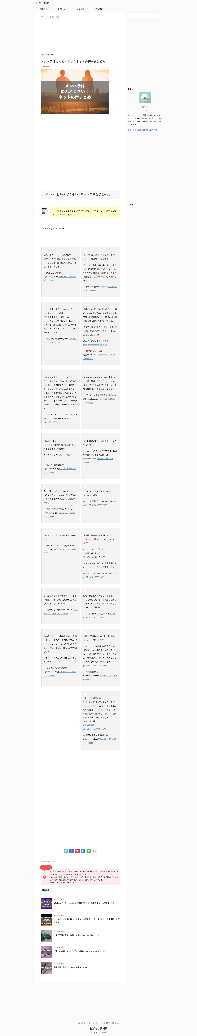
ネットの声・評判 (49, 861)
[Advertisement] (80, 35)
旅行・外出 (80, 9)
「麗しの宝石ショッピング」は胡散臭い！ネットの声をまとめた (80, 951)
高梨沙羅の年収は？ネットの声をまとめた (71, 967)
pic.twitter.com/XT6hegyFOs (95, 729)
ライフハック (62, 9)
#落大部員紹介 (89, 725)
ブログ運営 (99, 9)
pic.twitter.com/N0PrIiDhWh (95, 345)
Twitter (145, 110)
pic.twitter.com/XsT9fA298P (95, 666)
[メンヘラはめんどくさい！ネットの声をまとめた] (83, 851)
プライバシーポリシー (94, 1023)
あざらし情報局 (42, 3)
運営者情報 (81, 1023)
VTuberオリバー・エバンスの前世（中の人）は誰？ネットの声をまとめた (84, 903)
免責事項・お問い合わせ (111, 1023)
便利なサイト (44, 9)
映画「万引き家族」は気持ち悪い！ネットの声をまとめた (77, 935)
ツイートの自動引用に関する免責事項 (142, 130)
